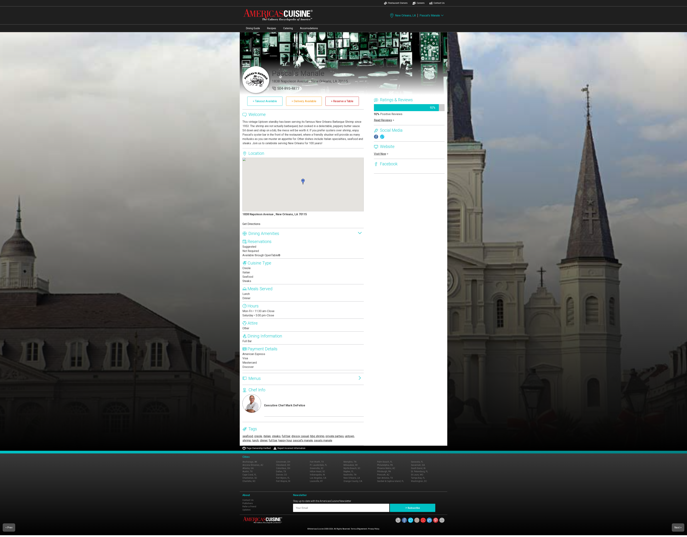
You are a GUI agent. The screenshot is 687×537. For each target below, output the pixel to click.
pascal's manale (303, 440)
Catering (288, 28)
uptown (349, 436)
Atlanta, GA (248, 468)
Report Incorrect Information (291, 448)
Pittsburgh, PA (384, 471)
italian (267, 436)
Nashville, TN (350, 474)
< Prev (9, 527)
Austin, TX (247, 471)
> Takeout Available (265, 101)
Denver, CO (281, 474)
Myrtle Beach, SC (352, 468)
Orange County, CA (353, 481)
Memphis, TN (350, 462)
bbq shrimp (317, 436)
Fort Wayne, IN (283, 481)
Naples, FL (349, 471)
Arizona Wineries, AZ (252, 465)
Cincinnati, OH (283, 462)
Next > (678, 527)
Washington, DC (419, 481)
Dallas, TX (281, 471)
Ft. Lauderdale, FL (318, 465)
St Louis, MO (417, 474)
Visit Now (380, 153)
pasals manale (323, 440)
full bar (286, 436)
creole (258, 436)
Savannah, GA (418, 465)
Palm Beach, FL (384, 462)
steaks (276, 436)
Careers (421, 3)
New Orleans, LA (405, 15)
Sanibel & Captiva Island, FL (390, 481)
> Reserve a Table (342, 101)
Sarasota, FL (417, 462)
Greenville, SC (316, 468)
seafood (247, 436)
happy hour (285, 440)
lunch (255, 440)
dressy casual (300, 436)
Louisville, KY (316, 481)
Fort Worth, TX (317, 462)
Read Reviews (383, 120)
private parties (335, 436)
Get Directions (251, 224)
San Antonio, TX (385, 478)
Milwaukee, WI (351, 465)
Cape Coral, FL (249, 474)
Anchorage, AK (249, 462)
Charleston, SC (249, 478)
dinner (263, 440)
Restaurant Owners (398, 3)
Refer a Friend (249, 506)
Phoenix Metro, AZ (386, 468)
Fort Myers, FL (283, 478)
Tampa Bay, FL (418, 478)
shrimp (246, 440)
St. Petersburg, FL (419, 471)
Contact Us (439, 3)
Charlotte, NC (248, 481)
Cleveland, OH (283, 465)
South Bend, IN (418, 468)
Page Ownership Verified (259, 448)
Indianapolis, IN (317, 474)
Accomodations (309, 28)
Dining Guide (253, 28)
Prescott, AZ (383, 474)
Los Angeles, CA (318, 478)
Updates (246, 510)
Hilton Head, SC (317, 471)
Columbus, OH (283, 468)
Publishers (247, 503)
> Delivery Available (304, 101)
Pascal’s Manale (430, 15)
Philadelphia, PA (385, 465)
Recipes (271, 28)
